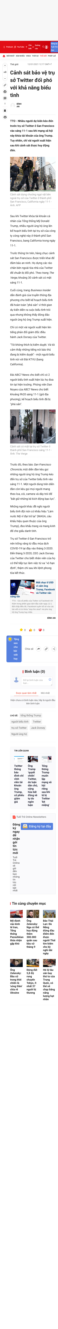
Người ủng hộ (19, 734)
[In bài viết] (5, 117)
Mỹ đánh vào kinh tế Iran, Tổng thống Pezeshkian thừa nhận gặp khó (16, 932)
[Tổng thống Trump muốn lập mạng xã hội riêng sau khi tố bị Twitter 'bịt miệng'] (47, 759)
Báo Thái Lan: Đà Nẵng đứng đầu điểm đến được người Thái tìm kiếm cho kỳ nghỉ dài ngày (49, 937)
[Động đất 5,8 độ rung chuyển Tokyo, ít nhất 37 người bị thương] (33, 963)
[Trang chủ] (3, 56)
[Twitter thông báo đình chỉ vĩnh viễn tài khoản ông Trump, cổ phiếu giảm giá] (19, 759)
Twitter (37, 721)
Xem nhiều (20, 56)
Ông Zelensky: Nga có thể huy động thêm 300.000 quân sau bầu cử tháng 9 (33, 933)
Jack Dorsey (38, 727)
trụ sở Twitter (19, 727)
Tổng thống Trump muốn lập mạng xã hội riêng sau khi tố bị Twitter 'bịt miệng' (47, 785)
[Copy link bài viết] (46, 649)
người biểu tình (20, 721)
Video (28, 56)
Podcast (9, 47)
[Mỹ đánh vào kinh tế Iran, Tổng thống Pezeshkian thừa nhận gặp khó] (16, 914)
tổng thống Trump (31, 715)
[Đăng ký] (37, 826)
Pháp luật (52, 56)
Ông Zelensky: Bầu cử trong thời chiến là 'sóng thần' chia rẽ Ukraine (16, 981)
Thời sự (35, 56)
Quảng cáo (37, 47)
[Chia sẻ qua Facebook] (38, 649)
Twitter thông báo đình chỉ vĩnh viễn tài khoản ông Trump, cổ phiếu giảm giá (19, 783)
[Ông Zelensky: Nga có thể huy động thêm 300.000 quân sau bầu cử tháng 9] (33, 914)
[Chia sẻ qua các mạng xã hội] (54, 649)
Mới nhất (11, 56)
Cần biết (30, 47)
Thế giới (43, 56)
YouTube (20, 47)
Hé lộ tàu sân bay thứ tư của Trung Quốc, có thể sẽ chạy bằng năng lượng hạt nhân (49, 984)
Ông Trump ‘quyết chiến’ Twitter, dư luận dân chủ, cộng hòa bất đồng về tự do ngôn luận (33, 785)
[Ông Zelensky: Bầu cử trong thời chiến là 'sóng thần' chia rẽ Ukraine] (16, 963)
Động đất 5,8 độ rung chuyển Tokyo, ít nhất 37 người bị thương (32, 981)
